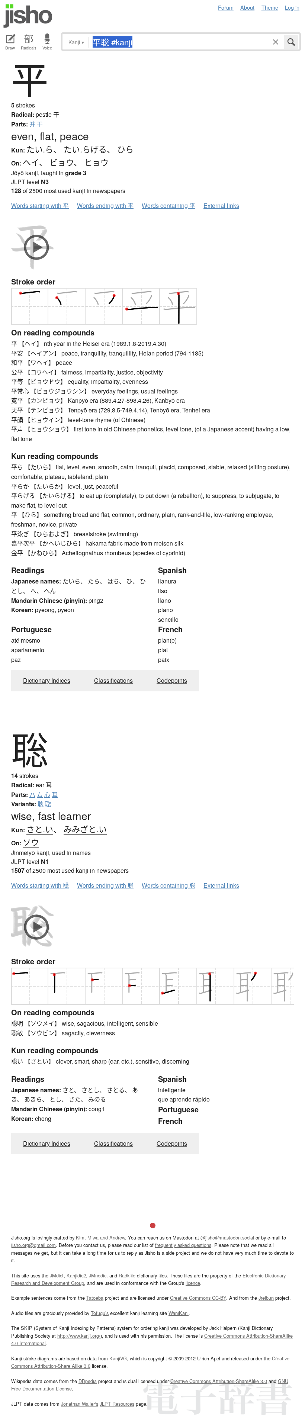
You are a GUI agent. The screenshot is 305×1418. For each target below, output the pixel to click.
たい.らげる (85, 149)
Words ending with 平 (105, 205)
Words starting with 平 (40, 205)
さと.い (39, 829)
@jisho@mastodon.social (227, 1237)
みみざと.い (85, 829)
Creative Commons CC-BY (198, 1297)
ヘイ (31, 162)
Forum (226, 7)
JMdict (57, 1275)
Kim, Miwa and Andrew (100, 1237)
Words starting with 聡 (40, 885)
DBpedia (87, 1381)
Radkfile (127, 1275)
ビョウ (61, 162)
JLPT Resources (117, 1403)
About (247, 7)
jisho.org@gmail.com (33, 1244)
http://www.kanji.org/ (78, 1335)
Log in (292, 7)
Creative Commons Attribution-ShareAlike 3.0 (218, 1381)
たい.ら (39, 149)
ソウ (31, 842)
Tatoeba (94, 1297)
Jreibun (266, 1297)
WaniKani (178, 1312)
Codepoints (172, 680)
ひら (125, 149)
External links (221, 205)
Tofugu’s (100, 1312)
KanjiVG (118, 1358)
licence (193, 1282)
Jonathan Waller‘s (79, 1403)
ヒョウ (96, 162)
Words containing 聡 (168, 885)
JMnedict (98, 1275)
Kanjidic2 (76, 1275)
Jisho (27, 16)
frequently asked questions (183, 1244)
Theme (269, 7)
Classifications (113, 680)
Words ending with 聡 (105, 885)
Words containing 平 (168, 205)
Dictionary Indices (46, 680)
